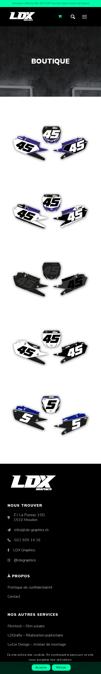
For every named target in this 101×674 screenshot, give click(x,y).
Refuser (61, 667)
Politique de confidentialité (30, 587)
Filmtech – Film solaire (26, 626)
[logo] (22, 16)
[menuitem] (74, 16)
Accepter (41, 667)
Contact (14, 596)
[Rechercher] (74, 16)
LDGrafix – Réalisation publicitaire (35, 635)
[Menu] (84, 16)
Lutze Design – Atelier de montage (37, 644)
